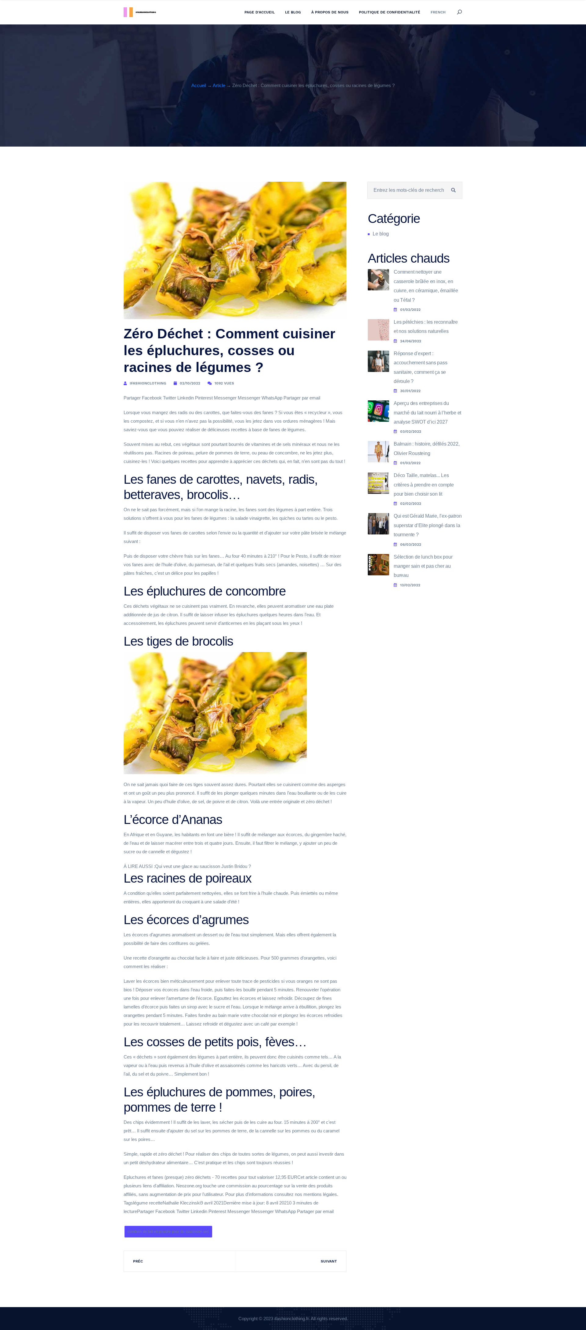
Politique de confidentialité (389, 12)
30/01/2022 (410, 391)
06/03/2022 (410, 544)
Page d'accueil (259, 12)
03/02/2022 (410, 431)
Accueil (198, 85)
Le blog (293, 12)
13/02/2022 (410, 585)
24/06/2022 (410, 341)
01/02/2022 (410, 310)
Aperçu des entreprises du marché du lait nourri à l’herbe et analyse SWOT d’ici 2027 (427, 413)
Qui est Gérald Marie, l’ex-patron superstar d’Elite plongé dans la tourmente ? (427, 525)
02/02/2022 (410, 503)
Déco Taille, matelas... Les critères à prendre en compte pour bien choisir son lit (424, 485)
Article (219, 85)
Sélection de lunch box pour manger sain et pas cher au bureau (423, 566)
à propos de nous (330, 12)
